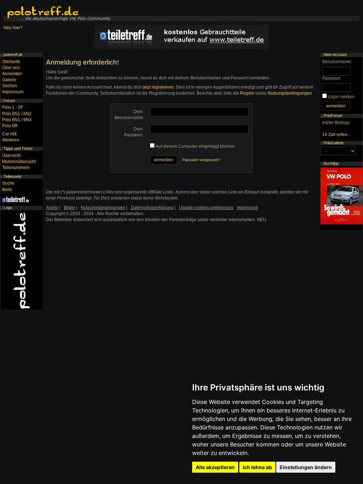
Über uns (11, 67)
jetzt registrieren (158, 87)
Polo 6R (10, 125)
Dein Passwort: (133, 131)
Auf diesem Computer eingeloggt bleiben (195, 146)
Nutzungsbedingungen (290, 93)
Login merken (341, 96)
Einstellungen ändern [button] (306, 467)
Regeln (247, 93)
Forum (9, 101)
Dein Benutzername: (129, 114)
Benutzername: (337, 61)
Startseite (11, 61)
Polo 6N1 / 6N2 (17, 113)
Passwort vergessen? (201, 160)
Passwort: (331, 78)
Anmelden (12, 73)
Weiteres (10, 139)
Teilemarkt (12, 176)
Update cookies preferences (206, 207)
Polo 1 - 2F (12, 107)
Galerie (9, 79)
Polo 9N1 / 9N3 (17, 119)
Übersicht (11, 155)
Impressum (12, 91)
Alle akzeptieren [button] (215, 467)
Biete (7, 189)
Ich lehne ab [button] (257, 467)
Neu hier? (13, 27)
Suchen (9, 85)
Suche (8, 183)
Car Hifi (9, 133)
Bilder (69, 207)
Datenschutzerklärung (152, 207)
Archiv (52, 207)
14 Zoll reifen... (336, 134)
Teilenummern (16, 167)
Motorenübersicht (19, 161)
